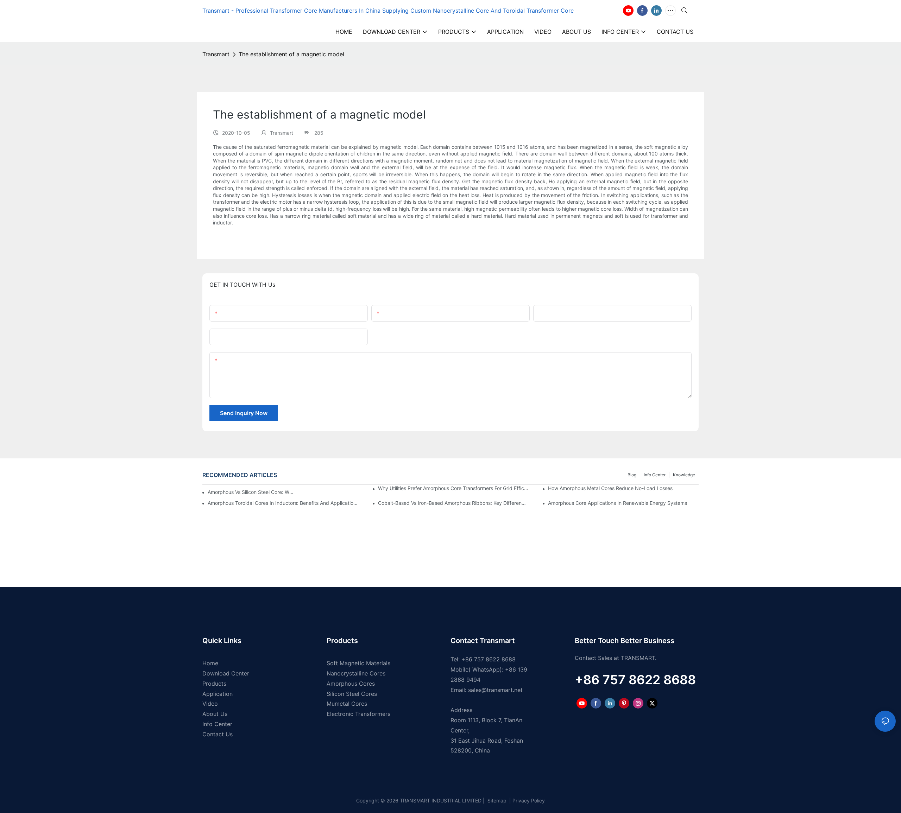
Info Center (655, 474)
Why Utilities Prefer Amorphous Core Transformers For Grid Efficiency (453, 488)
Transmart (215, 54)
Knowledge (684, 474)
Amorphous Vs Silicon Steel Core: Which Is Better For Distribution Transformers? (252, 492)
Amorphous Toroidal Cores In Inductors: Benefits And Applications (283, 503)
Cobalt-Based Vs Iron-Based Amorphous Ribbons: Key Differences (453, 503)
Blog (632, 474)
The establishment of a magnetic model (291, 54)
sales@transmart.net (495, 689)
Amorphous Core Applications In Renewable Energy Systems (617, 503)
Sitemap (496, 801)
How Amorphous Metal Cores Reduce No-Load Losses (610, 488)
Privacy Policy (528, 801)
